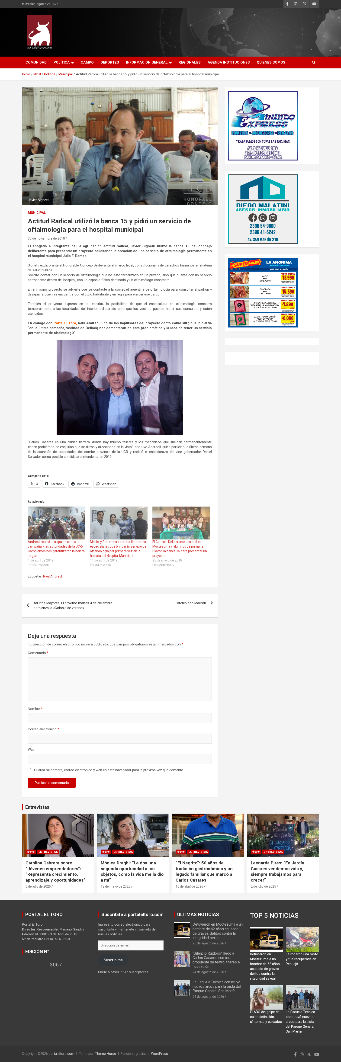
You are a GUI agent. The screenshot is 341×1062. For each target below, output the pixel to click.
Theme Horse (105, 1054)
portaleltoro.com (61, 1054)
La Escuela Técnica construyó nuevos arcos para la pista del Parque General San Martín (217, 986)
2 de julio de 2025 (263, 886)
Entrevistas (37, 807)
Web (31, 750)
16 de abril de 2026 (189, 886)
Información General (147, 62)
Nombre (35, 709)
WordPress (159, 1054)
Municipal (37, 213)
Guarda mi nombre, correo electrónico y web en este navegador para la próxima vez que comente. (109, 770)
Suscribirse (113, 960)
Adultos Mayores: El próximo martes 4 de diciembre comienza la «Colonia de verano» (73, 605)
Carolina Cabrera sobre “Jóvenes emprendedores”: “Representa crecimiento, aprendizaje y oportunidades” (55, 871)
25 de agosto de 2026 (208, 943)
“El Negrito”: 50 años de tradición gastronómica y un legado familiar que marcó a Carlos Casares (204, 871)
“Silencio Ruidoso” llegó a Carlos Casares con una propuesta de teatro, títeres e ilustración (216, 960)
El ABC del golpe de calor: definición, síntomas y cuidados (266, 1017)
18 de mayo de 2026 (115, 886)
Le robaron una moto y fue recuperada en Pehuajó (302, 959)
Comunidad (36, 62)
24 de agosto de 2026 (208, 972)
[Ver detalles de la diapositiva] (263, 125)
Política (62, 62)
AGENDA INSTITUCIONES (229, 62)
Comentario (38, 653)
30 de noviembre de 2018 (46, 238)
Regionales (190, 62)
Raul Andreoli (53, 576)
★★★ (31, 851)
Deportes (110, 62)
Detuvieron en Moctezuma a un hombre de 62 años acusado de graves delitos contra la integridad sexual (218, 931)
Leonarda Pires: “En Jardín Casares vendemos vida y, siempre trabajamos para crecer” (277, 871)
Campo (87, 62)
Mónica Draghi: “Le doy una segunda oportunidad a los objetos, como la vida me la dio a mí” (132, 871)
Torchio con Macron (190, 603)
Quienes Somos (271, 62)
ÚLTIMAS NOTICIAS (198, 914)
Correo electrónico (43, 729)
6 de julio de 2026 (38, 886)
